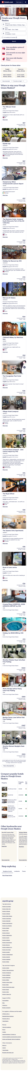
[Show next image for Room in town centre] (24, 558)
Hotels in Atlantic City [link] (7, 947)
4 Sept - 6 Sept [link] (20, 76)
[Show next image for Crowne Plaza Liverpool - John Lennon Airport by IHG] (24, 441)
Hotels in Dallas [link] (5, 961)
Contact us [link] (4, 1005)
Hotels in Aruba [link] (5, 967)
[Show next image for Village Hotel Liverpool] (24, 403)
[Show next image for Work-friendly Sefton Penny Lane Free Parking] (24, 680)
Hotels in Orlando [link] (6, 913)
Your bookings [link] (5, 1000)
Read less (4, 846)
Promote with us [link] (6, 1018)
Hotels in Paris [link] (5, 930)
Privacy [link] (3, 1029)
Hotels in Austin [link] (5, 937)
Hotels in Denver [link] (6, 933)
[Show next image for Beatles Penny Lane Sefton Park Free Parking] (24, 709)
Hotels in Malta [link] (5, 979)
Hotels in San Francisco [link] (7, 923)
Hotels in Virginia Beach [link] (7, 954)
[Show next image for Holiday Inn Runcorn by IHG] (24, 252)
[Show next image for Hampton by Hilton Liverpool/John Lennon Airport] (24, 173)
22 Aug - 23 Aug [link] (7, 71)
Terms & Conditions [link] (6, 1027)
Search (14, 41)
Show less (5, 119)
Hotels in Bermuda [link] (6, 977)
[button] (14, 866)
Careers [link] (4, 1047)
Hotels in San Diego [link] (6, 918)
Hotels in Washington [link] (7, 935)
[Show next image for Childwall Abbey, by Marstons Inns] (24, 328)
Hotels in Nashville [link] (6, 920)
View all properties (8, 766)
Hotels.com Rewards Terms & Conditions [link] (11, 1039)
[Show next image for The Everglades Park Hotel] (24, 367)
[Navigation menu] (25, 2)
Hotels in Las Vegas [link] (6, 906)
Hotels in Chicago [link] (6, 911)
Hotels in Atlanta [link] (6, 940)
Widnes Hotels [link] (8, 6)
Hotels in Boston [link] (6, 945)
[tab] (7, 871)
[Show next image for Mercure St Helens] (24, 289)
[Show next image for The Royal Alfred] (24, 485)
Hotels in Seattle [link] (6, 957)
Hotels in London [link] (6, 952)
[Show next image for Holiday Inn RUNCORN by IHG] (24, 624)
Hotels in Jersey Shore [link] (7, 982)
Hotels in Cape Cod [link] (6, 994)
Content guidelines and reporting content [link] (11, 1036)
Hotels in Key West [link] (6, 949)
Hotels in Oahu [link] (5, 991)
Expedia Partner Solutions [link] (8, 1016)
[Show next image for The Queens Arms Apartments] (24, 522)
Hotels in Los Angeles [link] (7, 925)
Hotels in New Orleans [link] (7, 916)
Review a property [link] (6, 1007)
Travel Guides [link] (5, 1050)
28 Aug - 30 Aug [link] (7, 76)
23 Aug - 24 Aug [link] (21, 71)
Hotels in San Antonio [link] (7, 942)
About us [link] (4, 1045)
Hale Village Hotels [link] (7, 875)
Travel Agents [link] (5, 1021)
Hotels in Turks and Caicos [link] (8, 970)
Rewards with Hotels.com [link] (8, 1052)
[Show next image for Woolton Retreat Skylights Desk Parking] (24, 737)
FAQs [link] (3, 1002)
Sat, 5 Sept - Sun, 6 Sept (11, 29)
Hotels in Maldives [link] (6, 975)
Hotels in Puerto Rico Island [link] (8, 987)
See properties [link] (5, 860)
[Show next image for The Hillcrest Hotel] (24, 98)
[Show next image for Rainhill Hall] (24, 135)
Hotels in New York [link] (6, 908)
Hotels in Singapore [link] (6, 972)
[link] (24, 93)
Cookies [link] (4, 1032)
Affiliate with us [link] (5, 1013)
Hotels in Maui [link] (5, 984)
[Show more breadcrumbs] (2, 6)
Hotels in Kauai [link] (5, 989)
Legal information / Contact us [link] (9, 1034)
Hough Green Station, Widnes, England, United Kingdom (15, 25)
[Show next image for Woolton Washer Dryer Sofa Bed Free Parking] (24, 651)
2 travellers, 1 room (10, 34)
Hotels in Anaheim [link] (6, 959)
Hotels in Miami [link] (5, 928)
